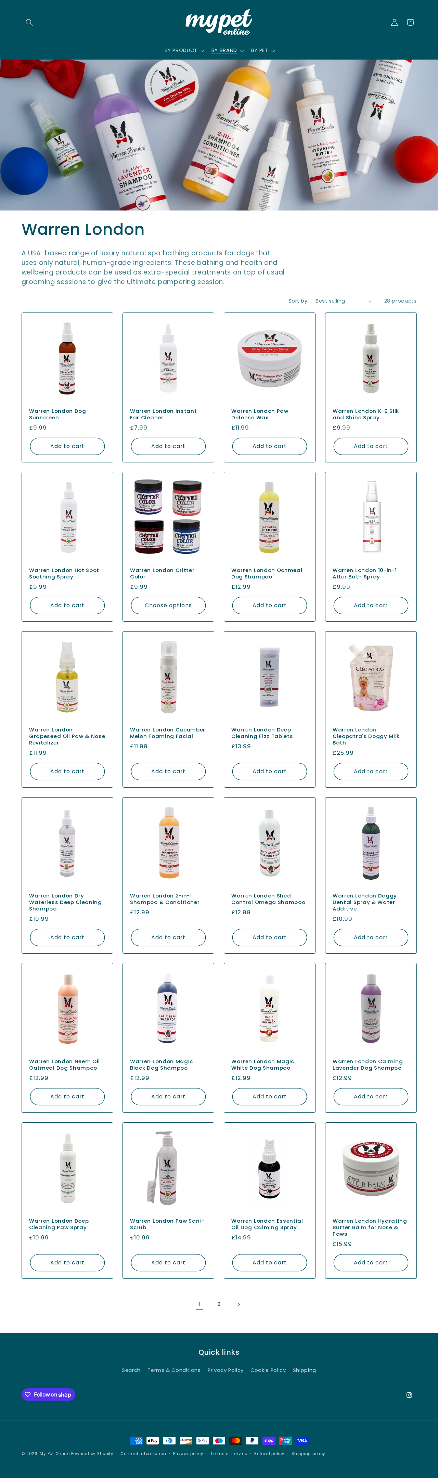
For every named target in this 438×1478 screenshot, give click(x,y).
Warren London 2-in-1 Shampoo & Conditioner (165, 898)
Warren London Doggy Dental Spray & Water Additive (365, 902)
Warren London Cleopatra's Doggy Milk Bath (366, 736)
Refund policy (269, 1453)
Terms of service (228, 1453)
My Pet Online (55, 1453)
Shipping (304, 1370)
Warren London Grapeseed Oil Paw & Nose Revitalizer (67, 736)
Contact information (143, 1453)
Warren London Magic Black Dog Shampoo (161, 1064)
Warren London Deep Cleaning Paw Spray (59, 1224)
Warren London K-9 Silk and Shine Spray (366, 414)
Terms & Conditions (174, 1370)
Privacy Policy (226, 1370)
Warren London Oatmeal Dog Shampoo (266, 573)
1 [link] (199, 1304)
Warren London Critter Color (162, 573)
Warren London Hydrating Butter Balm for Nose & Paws (370, 1227)
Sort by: (298, 300)
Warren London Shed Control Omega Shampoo (268, 898)
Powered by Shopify (92, 1453)
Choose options (168, 605)
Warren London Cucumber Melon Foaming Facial (167, 732)
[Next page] (238, 1304)
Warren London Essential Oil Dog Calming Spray (267, 1224)
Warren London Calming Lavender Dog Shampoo (368, 1064)
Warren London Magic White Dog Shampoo (262, 1064)
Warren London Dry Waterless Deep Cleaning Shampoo (65, 902)
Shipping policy (308, 1453)
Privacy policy (188, 1453)
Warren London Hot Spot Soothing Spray (64, 573)
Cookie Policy (268, 1370)
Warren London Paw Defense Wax (259, 414)
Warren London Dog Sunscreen (57, 414)
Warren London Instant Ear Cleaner (163, 414)
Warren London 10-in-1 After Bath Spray (365, 573)
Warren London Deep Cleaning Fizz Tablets (262, 732)
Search (131, 1370)
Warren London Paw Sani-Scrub (167, 1224)
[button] (29, 22)
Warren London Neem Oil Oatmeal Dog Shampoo (64, 1064)
